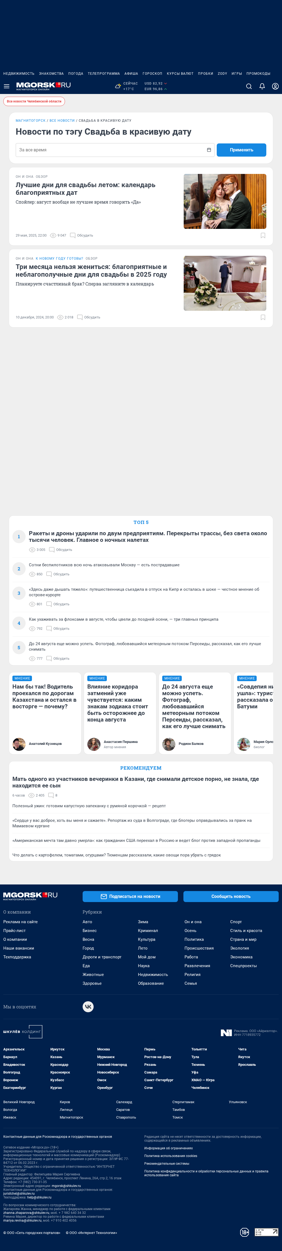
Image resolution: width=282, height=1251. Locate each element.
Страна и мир (243, 939)
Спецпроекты (243, 965)
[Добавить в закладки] (263, 235)
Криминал (148, 930)
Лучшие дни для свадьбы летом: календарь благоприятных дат (85, 188)
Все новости (62, 121)
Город (88, 948)
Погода (75, 74)
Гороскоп (152, 74)
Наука (144, 965)
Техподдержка (17, 957)
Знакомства (51, 74)
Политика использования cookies (170, 1156)
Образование (151, 983)
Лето (143, 948)
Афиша (131, 74)
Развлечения (197, 965)
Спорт (236, 921)
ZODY (222, 74)
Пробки (205, 74)
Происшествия (199, 948)
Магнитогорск (31, 121)
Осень (190, 930)
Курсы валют (180, 74)
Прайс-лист (14, 930)
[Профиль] (275, 86)
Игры (237, 74)
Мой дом (147, 957)
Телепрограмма (104, 74)
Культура (146, 939)
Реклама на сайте (20, 921)
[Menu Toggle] (6, 86)
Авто (87, 921)
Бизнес (90, 930)
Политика (194, 939)
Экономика (241, 957)
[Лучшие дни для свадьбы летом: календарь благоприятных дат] (225, 201)
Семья (191, 983)
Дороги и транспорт (102, 957)
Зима (143, 921)
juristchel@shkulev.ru (19, 1193)
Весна (88, 939)
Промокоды (258, 74)
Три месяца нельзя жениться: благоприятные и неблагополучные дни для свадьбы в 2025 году (91, 270)
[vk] (88, 1006)
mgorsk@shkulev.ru (66, 1186)
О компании (15, 939)
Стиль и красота (246, 930)
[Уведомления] (262, 86)
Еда (86, 965)
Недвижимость (19, 74)
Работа (191, 957)
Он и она (193, 921)
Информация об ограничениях (168, 1148)
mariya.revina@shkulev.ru (22, 1220)
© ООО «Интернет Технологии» (91, 1233)
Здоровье (92, 983)
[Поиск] (249, 86)
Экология (239, 948)
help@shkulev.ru (39, 1197)
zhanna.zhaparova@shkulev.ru (26, 1213)
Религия (192, 974)
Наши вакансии (18, 948)
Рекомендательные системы (166, 1164)
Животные (93, 974)
